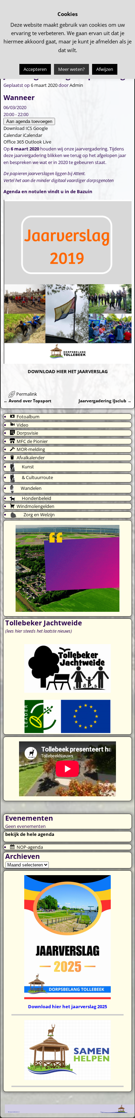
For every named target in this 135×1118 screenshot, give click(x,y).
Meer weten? (71, 69)
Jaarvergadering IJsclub (105, 400)
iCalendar (32, 135)
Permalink (26, 394)
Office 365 (13, 142)
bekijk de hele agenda (29, 834)
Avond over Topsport (27, 400)
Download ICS (17, 128)
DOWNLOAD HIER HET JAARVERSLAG (68, 371)
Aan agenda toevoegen (29, 121)
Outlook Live (38, 142)
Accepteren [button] (35, 69)
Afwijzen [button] (104, 69)
